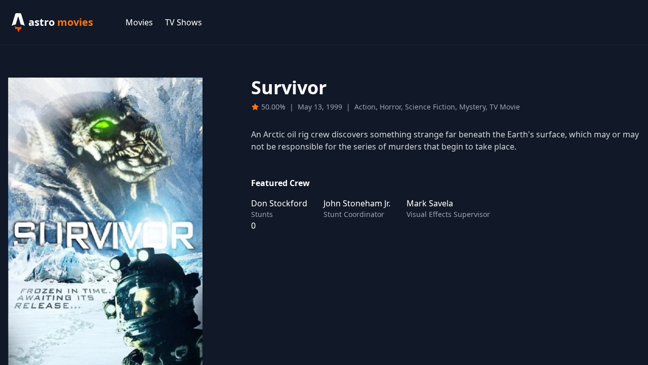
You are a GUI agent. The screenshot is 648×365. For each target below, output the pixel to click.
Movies (139, 22)
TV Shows (183, 22)
